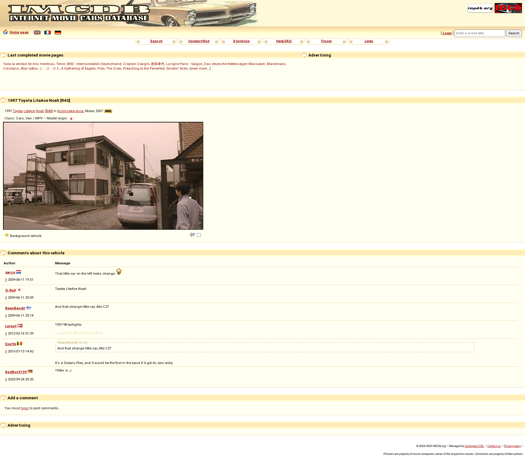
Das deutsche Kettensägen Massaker (234, 64)
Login (447, 33)
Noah (40, 111)
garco (10, 272)
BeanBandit (15, 308)
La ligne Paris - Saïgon (184, 64)
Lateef (11, 326)
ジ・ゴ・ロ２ (49, 68)
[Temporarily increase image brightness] (193, 234)
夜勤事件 (157, 64)
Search (156, 41)
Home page (19, 32)
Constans (11, 68)
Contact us (494, 446)
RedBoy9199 (16, 372)
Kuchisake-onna (70, 111)
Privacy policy (512, 446)
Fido (101, 68)
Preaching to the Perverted (143, 68)
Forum (326, 41)
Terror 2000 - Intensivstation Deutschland (88, 64)
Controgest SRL (474, 446)
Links (369, 41)
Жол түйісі (29, 68)
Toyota (18, 111)
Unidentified (198, 41)
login (25, 408)
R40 (49, 111)
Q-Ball (10, 290)
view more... (200, 68)
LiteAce (29, 111)
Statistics (241, 41)
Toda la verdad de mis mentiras (28, 64)
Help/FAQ (284, 41)
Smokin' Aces (177, 68)
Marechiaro (276, 64)
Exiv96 (10, 344)
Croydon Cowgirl (136, 64)
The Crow (113, 68)
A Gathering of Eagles (78, 68)
